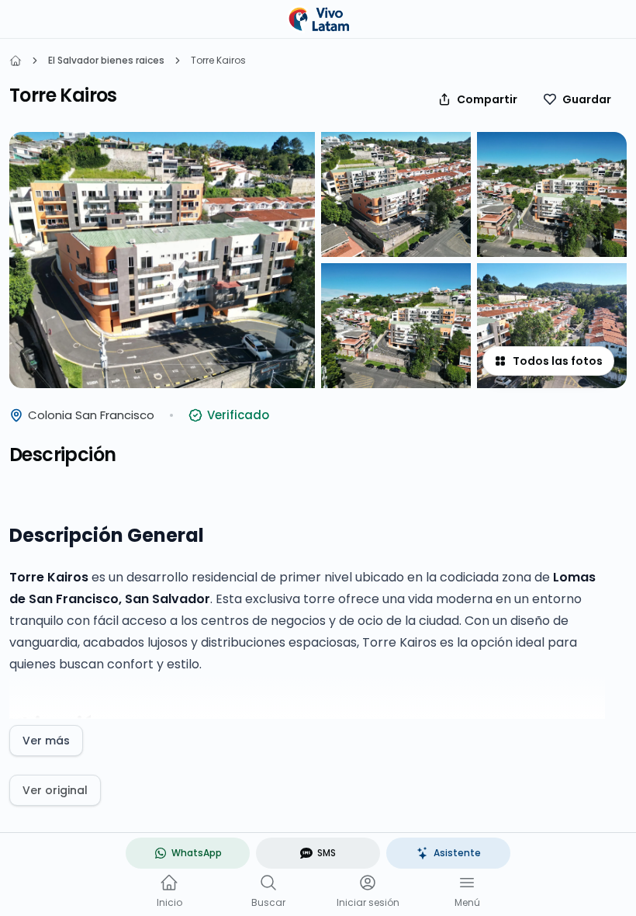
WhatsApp (196, 852)
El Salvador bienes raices (106, 60)
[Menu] (467, 882)
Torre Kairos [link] (218, 60)
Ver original (55, 790)
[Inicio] (15, 60)
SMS (326, 852)
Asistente (457, 852)
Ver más (46, 740)
